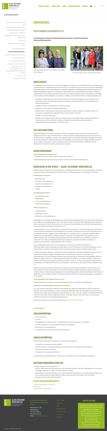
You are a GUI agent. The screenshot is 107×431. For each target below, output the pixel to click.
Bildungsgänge (60, 408)
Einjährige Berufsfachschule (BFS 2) (16, 30)
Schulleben (59, 403)
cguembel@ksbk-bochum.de (74, 300)
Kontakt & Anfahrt (61, 411)
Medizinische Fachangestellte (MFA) (16, 44)
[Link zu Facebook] (101, 6)
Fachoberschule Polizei (19, 78)
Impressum (59, 417)
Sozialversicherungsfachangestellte (15, 54)
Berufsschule (22, 40)
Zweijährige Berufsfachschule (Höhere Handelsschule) (15, 36)
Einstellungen (91, 419)
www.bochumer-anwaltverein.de (43, 388)
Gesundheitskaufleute (18, 48)
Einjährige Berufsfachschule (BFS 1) (16, 27)
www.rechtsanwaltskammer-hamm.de (44, 384)
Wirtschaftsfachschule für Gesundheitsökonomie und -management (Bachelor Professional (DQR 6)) (15, 70)
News (58, 406)
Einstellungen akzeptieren (91, 413)
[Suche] (95, 6)
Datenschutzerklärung (91, 424)
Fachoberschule (21, 75)
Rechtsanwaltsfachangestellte (11, 15)
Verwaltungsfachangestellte (17, 61)
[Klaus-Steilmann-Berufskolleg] (11, 6)
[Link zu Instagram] (104, 6)
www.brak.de (37, 386)
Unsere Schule (60, 400)
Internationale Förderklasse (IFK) (16, 64)
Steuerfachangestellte (18, 58)
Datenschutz (59, 414)
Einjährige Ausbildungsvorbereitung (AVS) (16, 23)
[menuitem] (44, 6)
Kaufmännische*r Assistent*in (17, 33)
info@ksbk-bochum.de (40, 416)
